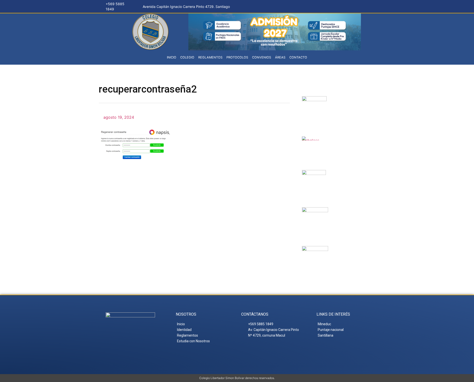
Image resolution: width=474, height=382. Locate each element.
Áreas (280, 57)
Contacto (298, 57)
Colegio (187, 57)
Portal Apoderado (350, 256)
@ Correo (348, 102)
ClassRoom (344, 142)
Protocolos (237, 57)
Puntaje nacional (346, 217)
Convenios (261, 57)
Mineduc (343, 176)
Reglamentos (210, 57)
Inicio (171, 57)
